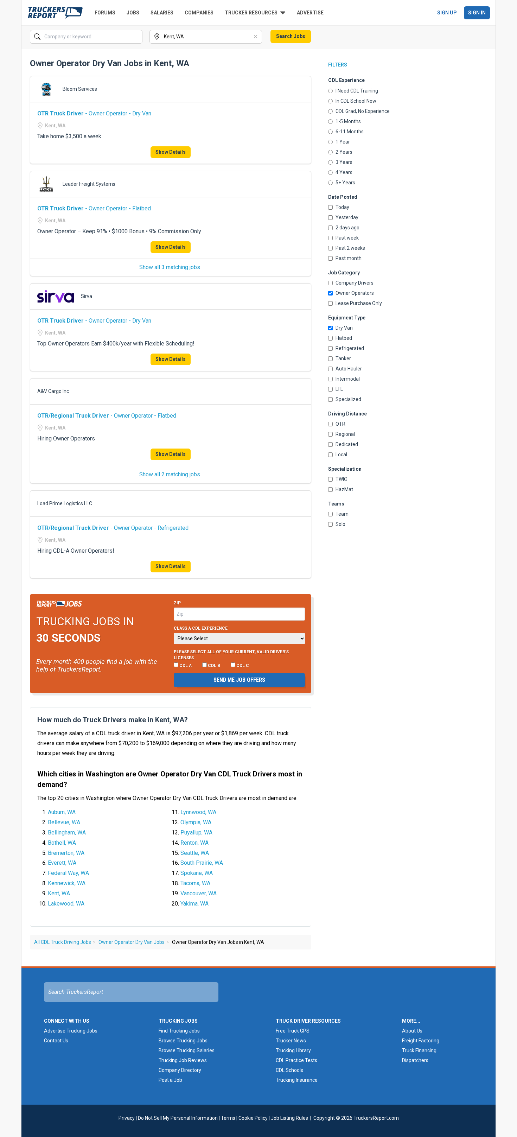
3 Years (344, 162)
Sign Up (447, 12)
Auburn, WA (62, 812)
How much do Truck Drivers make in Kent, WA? (112, 720)
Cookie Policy (253, 1118)
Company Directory (180, 1070)
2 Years (344, 152)
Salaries (162, 12)
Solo (340, 524)
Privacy (127, 1118)
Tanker (343, 358)
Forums (105, 12)
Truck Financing (419, 1050)
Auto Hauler (349, 368)
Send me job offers (239, 680)
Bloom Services (80, 89)
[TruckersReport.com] (55, 13)
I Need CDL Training (357, 91)
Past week (347, 238)
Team (342, 514)
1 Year (343, 142)
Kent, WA (59, 893)
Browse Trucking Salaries (187, 1050)
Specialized (348, 399)
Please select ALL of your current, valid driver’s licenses (231, 655)
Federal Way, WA (68, 873)
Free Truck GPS (292, 1031)
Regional (345, 434)
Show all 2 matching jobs (169, 474)
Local (341, 454)
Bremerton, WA (66, 853)
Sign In (477, 12)
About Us (412, 1031)
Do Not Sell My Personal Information (178, 1118)
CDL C (242, 665)
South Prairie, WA (201, 862)
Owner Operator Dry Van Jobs (131, 942)
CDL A (185, 665)
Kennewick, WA (66, 883)
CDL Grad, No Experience (363, 111)
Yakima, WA (194, 903)
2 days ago (347, 227)
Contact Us (56, 1040)
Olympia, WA (195, 822)
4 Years (344, 172)
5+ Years (345, 182)
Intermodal (348, 379)
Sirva (86, 296)
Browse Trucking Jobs (183, 1040)
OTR (340, 424)
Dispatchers (415, 1060)
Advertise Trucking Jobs (70, 1031)
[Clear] (136, 37)
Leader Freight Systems (89, 184)
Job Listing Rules (289, 1118)
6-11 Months (350, 131)
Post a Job (170, 1080)
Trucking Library (293, 1050)
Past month (349, 258)
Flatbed (344, 338)
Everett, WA (62, 862)
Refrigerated (350, 348)
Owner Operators (355, 293)
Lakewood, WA (66, 903)
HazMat (344, 489)
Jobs (133, 12)
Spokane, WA (196, 873)
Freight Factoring (420, 1040)
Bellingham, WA (67, 832)
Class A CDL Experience (201, 628)
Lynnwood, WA (198, 812)
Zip (177, 603)
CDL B (213, 665)
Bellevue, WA (64, 822)
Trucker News (291, 1040)
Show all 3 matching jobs (169, 267)
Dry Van (344, 328)
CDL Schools (289, 1070)
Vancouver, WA (198, 893)
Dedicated (347, 444)
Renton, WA (194, 842)
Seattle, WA (194, 853)
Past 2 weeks (350, 248)
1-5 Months (348, 121)
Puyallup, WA (196, 832)
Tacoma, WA (195, 883)
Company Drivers (355, 283)
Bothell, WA (62, 842)
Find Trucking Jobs (179, 1031)
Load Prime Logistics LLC (64, 503)
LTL (339, 389)
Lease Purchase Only (359, 303)
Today (342, 207)
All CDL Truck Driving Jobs (62, 942)
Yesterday (347, 217)
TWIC (341, 479)
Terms (228, 1118)
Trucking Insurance (297, 1080)
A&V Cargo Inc (53, 391)
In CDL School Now (356, 101)
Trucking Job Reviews (183, 1060)
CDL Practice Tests (296, 1060)
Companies (199, 12)
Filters (337, 65)
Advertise (310, 12)
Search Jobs (290, 36)
